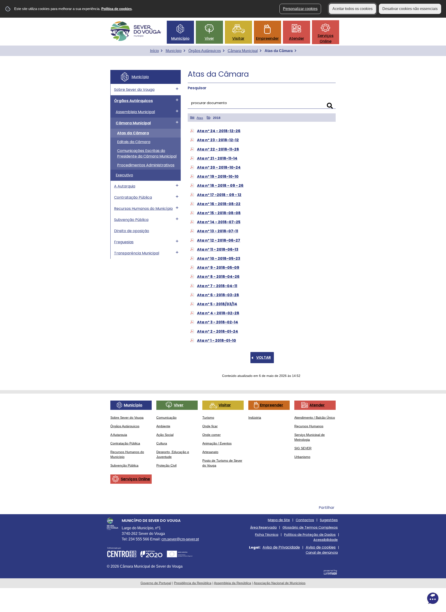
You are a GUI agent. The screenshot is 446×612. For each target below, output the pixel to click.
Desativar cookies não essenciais (410, 9)
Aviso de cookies (321, 547)
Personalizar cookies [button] (300, 9)
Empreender (267, 38)
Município (180, 38)
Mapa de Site (279, 520)
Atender (296, 38)
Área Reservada (263, 527)
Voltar (263, 357)
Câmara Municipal (243, 51)
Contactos (305, 520)
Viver (209, 38)
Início (154, 51)
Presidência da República (192, 583)
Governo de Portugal (156, 583)
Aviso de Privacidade (281, 547)
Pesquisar (197, 88)
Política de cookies (116, 9)
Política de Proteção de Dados (310, 534)
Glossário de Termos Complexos (310, 527)
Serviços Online (326, 38)
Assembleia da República (232, 583)
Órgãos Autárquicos (204, 51)
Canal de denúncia (322, 552)
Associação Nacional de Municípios (279, 583)
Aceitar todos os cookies (352, 9)
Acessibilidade (325, 539)
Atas (200, 118)
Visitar (238, 38)
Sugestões (329, 520)
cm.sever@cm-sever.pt (180, 539)
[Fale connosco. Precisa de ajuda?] (392, 598)
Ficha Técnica (266, 534)
